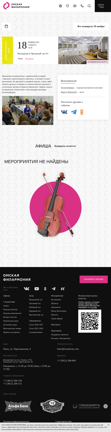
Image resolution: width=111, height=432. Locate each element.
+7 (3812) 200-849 (66, 360)
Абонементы (35, 321)
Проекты (54, 303)
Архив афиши (57, 319)
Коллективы (56, 300)
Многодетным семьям (12, 328)
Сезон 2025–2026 (36, 328)
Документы (56, 307)
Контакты (55, 324)
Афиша (43, 146)
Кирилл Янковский (69, 92)
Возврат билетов (10, 317)
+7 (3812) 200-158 (12, 380)
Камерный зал (35, 307)
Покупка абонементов (12, 313)
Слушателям (9, 302)
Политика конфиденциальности (16, 421)
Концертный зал (35, 300)
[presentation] (105, 406)
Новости (54, 315)
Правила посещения (11, 332)
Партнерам (56, 331)
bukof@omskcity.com (68, 349)
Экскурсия (29, 59)
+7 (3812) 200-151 (12, 383)
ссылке (94, 307)
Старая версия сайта (64, 421)
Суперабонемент (36, 332)
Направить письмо (93, 279)
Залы (31, 296)
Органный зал (35, 303)
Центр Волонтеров (58, 311)
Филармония (57, 296)
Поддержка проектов (59, 335)
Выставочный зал (36, 315)
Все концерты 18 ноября (91, 26)
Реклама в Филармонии (61, 338)
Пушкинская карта (10, 321)
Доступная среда (10, 325)
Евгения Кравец (67, 88)
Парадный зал (34, 311)
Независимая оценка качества (87, 297)
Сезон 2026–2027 (36, 325)
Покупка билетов (10, 310)
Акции (6, 306)
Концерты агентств (65, 146)
